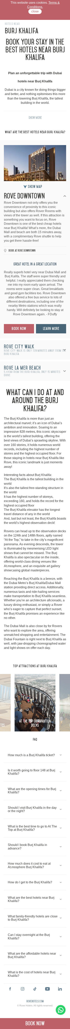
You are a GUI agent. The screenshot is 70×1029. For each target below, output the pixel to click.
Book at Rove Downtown (22, 250)
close (35, 11)
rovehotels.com (35, 1001)
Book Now (19, 328)
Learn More (51, 328)
